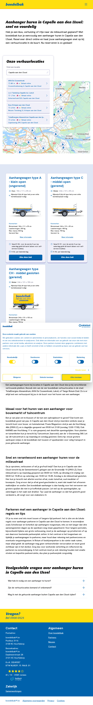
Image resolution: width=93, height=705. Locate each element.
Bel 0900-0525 (15, 618)
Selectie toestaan (46, 377)
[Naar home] (15, 4)
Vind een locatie (13, 67)
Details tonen (80, 370)
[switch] (35, 362)
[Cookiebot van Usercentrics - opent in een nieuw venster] (80, 326)
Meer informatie (26, 237)
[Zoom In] (87, 84)
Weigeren (17, 377)
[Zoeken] (47, 72)
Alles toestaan (76, 377)
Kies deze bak (26, 257)
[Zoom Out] (87, 88)
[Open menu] (86, 4)
